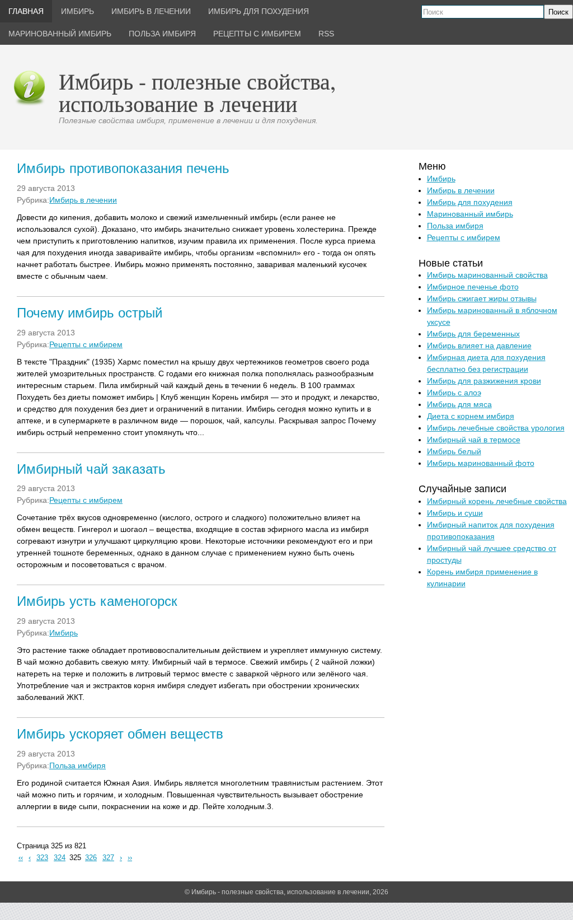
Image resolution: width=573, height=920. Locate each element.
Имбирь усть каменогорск (97, 601)
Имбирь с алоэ (454, 392)
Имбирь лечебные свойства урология (496, 427)
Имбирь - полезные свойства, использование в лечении (197, 92)
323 (42, 858)
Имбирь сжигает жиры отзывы (482, 298)
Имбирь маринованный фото (480, 463)
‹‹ (20, 858)
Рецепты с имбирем (86, 344)
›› (130, 858)
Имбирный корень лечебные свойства (497, 501)
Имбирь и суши (455, 512)
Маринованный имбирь (470, 213)
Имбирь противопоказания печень (123, 168)
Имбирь (63, 632)
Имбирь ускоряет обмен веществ (120, 733)
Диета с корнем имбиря (470, 416)
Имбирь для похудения (470, 202)
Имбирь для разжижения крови (484, 380)
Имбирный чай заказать (91, 469)
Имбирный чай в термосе (473, 439)
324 (59, 858)
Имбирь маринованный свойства (487, 274)
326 (91, 858)
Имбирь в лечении (83, 199)
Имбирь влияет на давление (479, 345)
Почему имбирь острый (89, 312)
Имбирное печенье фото (473, 286)
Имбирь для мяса (459, 404)
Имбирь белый (454, 451)
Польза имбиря (77, 765)
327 (108, 858)
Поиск (558, 12)
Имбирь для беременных (473, 333)
